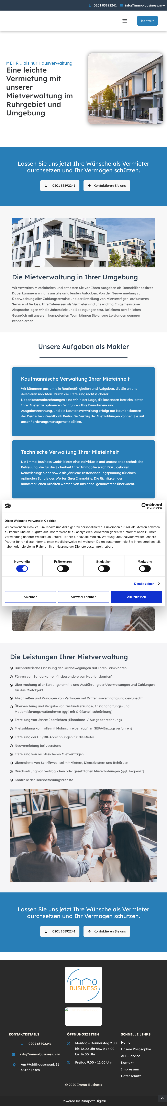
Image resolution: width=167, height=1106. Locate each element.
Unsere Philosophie (136, 1049)
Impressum (130, 1069)
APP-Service (130, 1056)
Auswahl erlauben (83, 597)
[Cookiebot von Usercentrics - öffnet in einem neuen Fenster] (144, 506)
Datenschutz (131, 1076)
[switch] (63, 568)
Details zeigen (144, 583)
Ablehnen (30, 597)
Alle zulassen (136, 597)
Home (125, 1042)
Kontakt (127, 1062)
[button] (125, 21)
